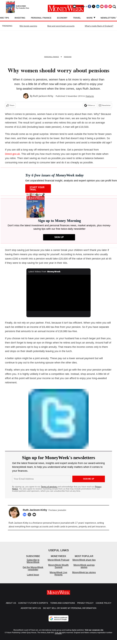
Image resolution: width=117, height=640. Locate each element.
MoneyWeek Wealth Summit (58, 566)
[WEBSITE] (30, 514)
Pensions (67, 57)
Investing (20, 18)
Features (90, 96)
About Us (11, 603)
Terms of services (49, 486)
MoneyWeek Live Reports (58, 573)
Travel (77, 18)
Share (12, 105)
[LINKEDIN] (25, 514)
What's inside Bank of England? (99, 26)
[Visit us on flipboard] (110, 6)
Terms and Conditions (62, 603)
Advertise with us (31, 608)
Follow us (91, 105)
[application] (58, 293)
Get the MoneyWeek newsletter (33, 568)
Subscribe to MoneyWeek (33, 561)
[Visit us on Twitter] (93, 6)
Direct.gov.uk (12, 154)
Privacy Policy (85, 603)
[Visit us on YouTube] (102, 6)
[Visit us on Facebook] (89, 6)
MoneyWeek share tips (84, 560)
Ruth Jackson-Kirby (43, 96)
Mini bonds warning (28, 26)
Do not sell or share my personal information (69, 608)
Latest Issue (33, 574)
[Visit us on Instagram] (106, 6)
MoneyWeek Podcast (58, 560)
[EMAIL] (35, 514)
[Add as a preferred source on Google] (58, 618)
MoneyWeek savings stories (84, 566)
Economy (62, 18)
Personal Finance (41, 18)
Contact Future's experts (33, 603)
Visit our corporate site (94, 630)
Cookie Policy (103, 603)
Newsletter (106, 105)
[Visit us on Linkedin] (97, 6)
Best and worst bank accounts (60, 26)
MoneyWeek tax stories (84, 572)
